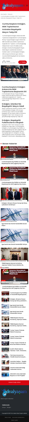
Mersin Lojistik (14, 420)
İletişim (9, 407)
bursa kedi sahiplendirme (18, 417)
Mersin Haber (8, 417)
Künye (4, 407)
